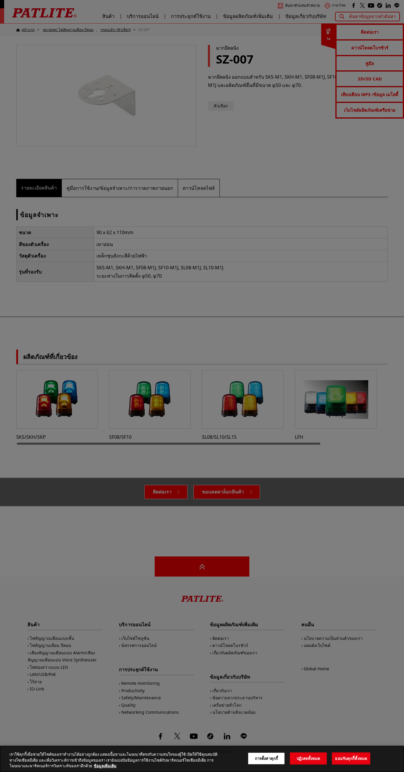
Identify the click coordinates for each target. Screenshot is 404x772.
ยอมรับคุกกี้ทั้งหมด (351, 758)
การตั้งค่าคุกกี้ (266, 758)
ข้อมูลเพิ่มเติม (105, 765)
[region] (202, 759)
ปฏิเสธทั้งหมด (308, 758)
